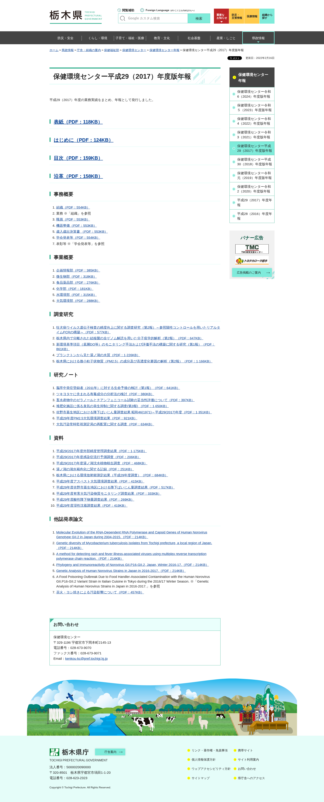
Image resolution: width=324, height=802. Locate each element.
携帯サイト (245, 750)
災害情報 (237, 16)
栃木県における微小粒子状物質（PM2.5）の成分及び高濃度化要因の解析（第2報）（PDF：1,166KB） (134, 361)
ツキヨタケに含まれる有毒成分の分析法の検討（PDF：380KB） (105, 394)
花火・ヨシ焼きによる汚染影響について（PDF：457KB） (100, 592)
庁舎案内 (110, 751)
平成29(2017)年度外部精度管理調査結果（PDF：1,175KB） (101, 451)
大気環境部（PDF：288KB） (78, 301)
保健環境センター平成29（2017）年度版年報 (254, 148)
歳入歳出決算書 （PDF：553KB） (82, 231)
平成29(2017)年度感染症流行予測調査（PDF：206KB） (98, 457)
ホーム (54, 50)
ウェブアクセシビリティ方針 (211, 768)
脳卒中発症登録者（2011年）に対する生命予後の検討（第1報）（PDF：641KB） (118, 388)
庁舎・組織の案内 (89, 50)
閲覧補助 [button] (128, 10)
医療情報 (252, 16)
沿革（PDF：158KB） (78, 176)
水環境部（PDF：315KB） (76, 295)
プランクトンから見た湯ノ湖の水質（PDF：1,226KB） (98, 355)
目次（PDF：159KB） (78, 158)
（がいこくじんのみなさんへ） (171, 10)
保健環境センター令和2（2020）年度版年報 (254, 189)
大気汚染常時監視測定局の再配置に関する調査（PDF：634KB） (105, 424)
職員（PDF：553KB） (73, 219)
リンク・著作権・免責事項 (210, 750)
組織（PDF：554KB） (73, 207)
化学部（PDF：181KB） (74, 289)
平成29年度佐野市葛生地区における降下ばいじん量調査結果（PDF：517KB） (115, 487)
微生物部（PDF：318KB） (76, 276)
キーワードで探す (122, 18)
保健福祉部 (111, 50)
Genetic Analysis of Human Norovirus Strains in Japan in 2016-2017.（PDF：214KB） (121, 571)
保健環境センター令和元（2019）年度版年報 (254, 175)
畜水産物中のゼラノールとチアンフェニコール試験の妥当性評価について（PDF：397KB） (125, 400)
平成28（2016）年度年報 (254, 216)
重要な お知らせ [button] (222, 16)
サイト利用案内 (248, 759)
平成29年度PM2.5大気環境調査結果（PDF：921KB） (96, 418)
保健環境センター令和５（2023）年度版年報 (254, 107)
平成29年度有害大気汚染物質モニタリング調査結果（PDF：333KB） (108, 493)
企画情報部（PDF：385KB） (78, 270)
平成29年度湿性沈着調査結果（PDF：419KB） (92, 505)
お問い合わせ (247, 768)
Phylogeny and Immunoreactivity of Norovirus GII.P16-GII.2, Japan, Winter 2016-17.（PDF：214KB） (132, 565)
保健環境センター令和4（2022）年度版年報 (254, 121)
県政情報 (68, 50)
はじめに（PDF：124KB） (83, 140)
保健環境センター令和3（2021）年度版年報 (254, 134)
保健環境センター (134, 50)
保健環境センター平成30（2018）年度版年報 (254, 162)
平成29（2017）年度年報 (254, 202)
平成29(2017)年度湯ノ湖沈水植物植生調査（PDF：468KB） (101, 463)
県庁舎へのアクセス (251, 778)
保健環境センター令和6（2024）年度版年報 (254, 94)
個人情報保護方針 (204, 759)
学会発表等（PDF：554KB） (78, 237)
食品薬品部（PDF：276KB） (78, 282)
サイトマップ (201, 778)
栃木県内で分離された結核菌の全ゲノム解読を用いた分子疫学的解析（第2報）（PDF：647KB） (129, 338)
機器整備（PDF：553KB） (76, 225)
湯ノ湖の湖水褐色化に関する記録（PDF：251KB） (95, 469)
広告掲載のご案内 (249, 272)
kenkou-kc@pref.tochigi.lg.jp (86, 659)
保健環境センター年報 (164, 50)
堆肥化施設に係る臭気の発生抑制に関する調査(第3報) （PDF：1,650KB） (112, 406)
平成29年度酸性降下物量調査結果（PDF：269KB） (95, 499)
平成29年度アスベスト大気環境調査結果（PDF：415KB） (100, 481)
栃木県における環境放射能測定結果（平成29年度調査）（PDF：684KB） (112, 475)
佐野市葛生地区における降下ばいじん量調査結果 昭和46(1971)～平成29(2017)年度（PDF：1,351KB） (134, 412)
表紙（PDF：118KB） (78, 122)
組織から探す (267, 16)
